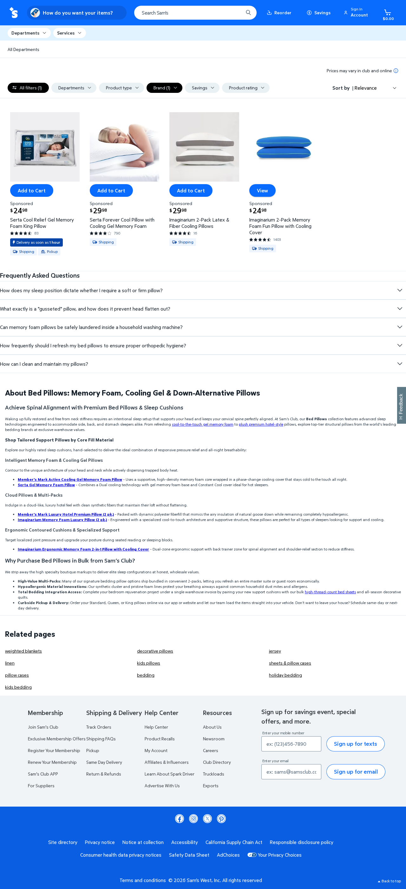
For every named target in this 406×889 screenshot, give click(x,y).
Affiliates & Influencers (167, 762)
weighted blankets (23, 651)
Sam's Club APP (43, 774)
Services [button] (66, 33)
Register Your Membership (54, 750)
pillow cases (17, 675)
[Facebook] (179, 818)
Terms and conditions (143, 880)
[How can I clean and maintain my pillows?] (399, 364)
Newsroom (214, 739)
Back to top (391, 881)
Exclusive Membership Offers (57, 739)
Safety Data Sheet (189, 854)
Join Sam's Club (43, 727)
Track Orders (98, 727)
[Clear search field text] (233, 13)
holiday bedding (285, 675)
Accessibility (184, 842)
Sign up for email (356, 772)
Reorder (282, 13)
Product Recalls (160, 739)
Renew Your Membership (52, 762)
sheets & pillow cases (290, 663)
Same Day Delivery (104, 762)
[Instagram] (193, 818)
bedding (145, 675)
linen (10, 663)
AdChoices (228, 854)
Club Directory (217, 762)
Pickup (92, 750)
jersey (275, 651)
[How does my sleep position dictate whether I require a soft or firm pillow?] (399, 290)
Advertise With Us (162, 786)
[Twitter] (207, 818)
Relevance (366, 87)
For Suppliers (41, 786)
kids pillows (148, 663)
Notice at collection (143, 842)
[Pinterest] (221, 818)
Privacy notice (100, 842)
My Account (156, 750)
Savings (322, 13)
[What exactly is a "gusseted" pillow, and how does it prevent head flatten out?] (399, 309)
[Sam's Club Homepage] (13, 12)
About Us (212, 727)
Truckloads (213, 774)
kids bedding (18, 687)
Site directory (62, 842)
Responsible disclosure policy (301, 842)
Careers (210, 750)
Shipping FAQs (101, 739)
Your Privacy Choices (280, 854)
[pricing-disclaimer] (395, 70)
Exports (211, 786)
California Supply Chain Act (234, 842)
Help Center (156, 727)
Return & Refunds (103, 774)
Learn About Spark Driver (169, 774)
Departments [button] (25, 33)
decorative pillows (155, 651)
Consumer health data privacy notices (120, 854)
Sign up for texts (355, 744)
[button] (357, 13)
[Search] (248, 13)
